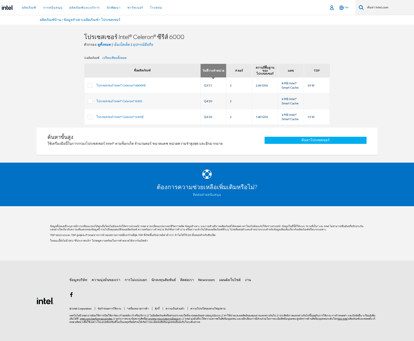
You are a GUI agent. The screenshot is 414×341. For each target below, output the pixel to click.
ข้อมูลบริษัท (78, 280)
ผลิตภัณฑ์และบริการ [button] (84, 7)
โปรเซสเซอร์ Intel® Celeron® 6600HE (121, 85)
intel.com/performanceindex (96, 318)
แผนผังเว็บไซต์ (230, 280)
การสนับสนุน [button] (53, 7)
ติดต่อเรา (187, 280)
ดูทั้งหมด (104, 44)
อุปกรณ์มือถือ (143, 44)
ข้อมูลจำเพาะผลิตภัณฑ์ (81, 20)
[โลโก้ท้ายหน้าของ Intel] (45, 301)
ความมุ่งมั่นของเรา (106, 280)
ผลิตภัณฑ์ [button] (29, 7)
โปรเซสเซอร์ (110, 20)
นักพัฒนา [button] (114, 7)
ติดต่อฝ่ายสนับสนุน (207, 195)
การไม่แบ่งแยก (136, 280)
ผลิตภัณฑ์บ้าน (50, 20)
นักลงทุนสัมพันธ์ (163, 280)
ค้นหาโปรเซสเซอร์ (315, 140)
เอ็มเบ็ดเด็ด (122, 44)
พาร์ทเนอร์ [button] (135, 7)
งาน (248, 280)
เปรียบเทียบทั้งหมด (114, 58)
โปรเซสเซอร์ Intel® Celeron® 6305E (120, 117)
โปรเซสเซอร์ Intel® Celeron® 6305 (119, 101)
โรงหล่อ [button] (156, 7)
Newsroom (206, 280)
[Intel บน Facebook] (71, 295)
